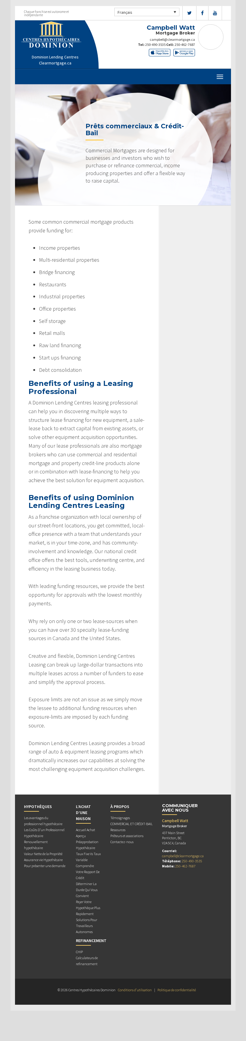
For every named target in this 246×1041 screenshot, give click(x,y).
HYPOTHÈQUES (38, 806)
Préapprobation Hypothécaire (87, 845)
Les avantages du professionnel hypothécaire (43, 821)
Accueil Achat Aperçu (85, 833)
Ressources (117, 830)
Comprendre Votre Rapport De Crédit (88, 872)
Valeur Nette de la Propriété (43, 854)
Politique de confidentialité (177, 990)
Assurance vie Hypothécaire (43, 860)
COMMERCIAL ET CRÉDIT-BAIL (131, 824)
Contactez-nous (122, 842)
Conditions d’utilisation (135, 990)
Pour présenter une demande (44, 866)
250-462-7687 (185, 44)
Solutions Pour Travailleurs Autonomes (86, 925)
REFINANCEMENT (91, 940)
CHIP (79, 952)
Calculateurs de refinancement (87, 961)
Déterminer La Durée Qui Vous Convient (87, 889)
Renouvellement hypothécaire (36, 845)
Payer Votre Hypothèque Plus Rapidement (88, 907)
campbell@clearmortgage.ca (172, 39)
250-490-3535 (155, 44)
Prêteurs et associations (126, 836)
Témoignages (120, 818)
